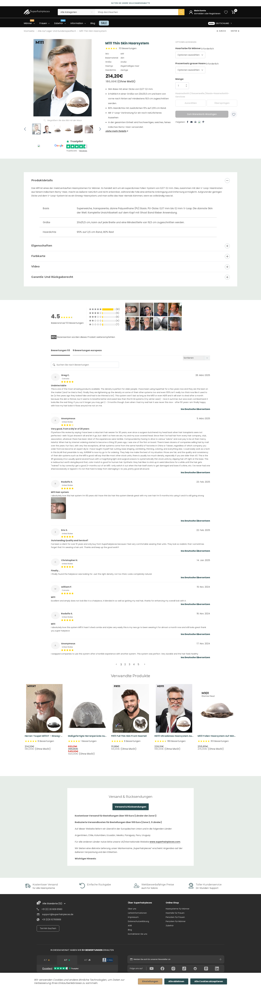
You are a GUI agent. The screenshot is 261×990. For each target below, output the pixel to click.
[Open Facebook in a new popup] (188, 122)
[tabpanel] (44, 717)
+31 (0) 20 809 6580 (51, 909)
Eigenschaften (41, 245)
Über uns (132, 908)
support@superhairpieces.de (57, 914)
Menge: (179, 79)
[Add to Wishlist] (233, 114)
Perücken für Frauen (175, 917)
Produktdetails (42, 180)
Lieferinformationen (137, 913)
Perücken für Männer (176, 921)
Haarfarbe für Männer (194, 48)
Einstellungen (150, 981)
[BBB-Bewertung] (108, 960)
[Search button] (181, 12)
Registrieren (214, 13)
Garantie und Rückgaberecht (52, 277)
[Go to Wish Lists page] (226, 12)
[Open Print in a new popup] (195, 122)
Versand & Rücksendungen (130, 806)
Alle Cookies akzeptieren (208, 981)
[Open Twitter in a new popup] (199, 121)
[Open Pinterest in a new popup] (203, 122)
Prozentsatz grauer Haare (197, 63)
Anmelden (199, 13)
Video (35, 266)
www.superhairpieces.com (165, 841)
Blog (130, 929)
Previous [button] (43, 445)
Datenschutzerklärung (138, 921)
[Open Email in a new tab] (191, 122)
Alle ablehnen (176, 981)
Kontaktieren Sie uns (137, 934)
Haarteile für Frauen (175, 913)
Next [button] (217, 445)
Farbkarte (38, 256)
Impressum (133, 917)
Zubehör (170, 925)
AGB (130, 925)
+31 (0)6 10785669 (51, 919)
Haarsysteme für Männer (177, 908)
